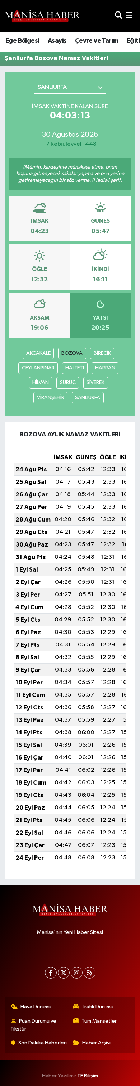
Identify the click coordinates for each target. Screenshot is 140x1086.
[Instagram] (77, 973)
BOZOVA (72, 353)
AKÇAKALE (38, 353)
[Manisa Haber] (42, 15)
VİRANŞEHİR (50, 397)
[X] (64, 973)
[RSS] (89, 973)
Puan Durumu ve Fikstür (34, 1025)
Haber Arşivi (96, 1043)
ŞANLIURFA (87, 397)
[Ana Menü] (129, 16)
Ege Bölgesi (22, 41)
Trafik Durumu (97, 1006)
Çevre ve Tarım (96, 41)
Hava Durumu (35, 1006)
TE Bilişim (87, 1075)
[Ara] (118, 16)
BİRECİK (102, 353)
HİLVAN (40, 382)
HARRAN (105, 367)
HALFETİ (74, 367)
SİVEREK (95, 382)
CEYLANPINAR (38, 367)
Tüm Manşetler (99, 1021)
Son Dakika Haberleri (42, 1043)
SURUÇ (68, 382)
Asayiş (57, 41)
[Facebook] (51, 973)
